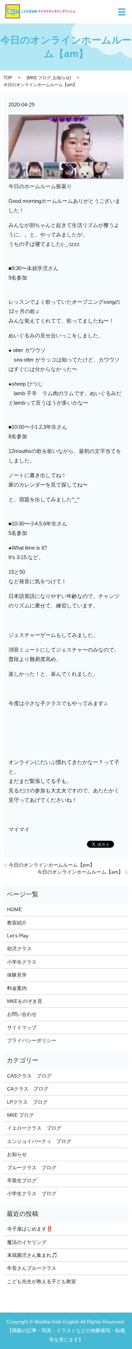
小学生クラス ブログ (31, 1193)
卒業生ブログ (22, 1180)
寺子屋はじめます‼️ (29, 1229)
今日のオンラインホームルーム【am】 (80, 872)
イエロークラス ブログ (34, 1128)
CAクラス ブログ (27, 1089)
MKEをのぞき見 (24, 1001)
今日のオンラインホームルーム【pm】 (52, 865)
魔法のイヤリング (26, 1242)
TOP (8, 77)
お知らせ (61, 77)
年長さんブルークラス (31, 1268)
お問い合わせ (22, 1014)
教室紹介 (17, 922)
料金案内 (17, 988)
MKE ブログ (39, 77)
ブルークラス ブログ (31, 1167)
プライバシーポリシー (31, 1040)
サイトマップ (22, 1027)
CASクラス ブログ (29, 1076)
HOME (14, 909)
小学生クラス (22, 962)
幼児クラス (19, 948)
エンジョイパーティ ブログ (39, 1141)
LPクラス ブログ (27, 1102)
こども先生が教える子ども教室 (41, 1281)
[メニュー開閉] (121, 11)
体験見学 (17, 975)
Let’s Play (18, 935)
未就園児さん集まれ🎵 (32, 1255)
